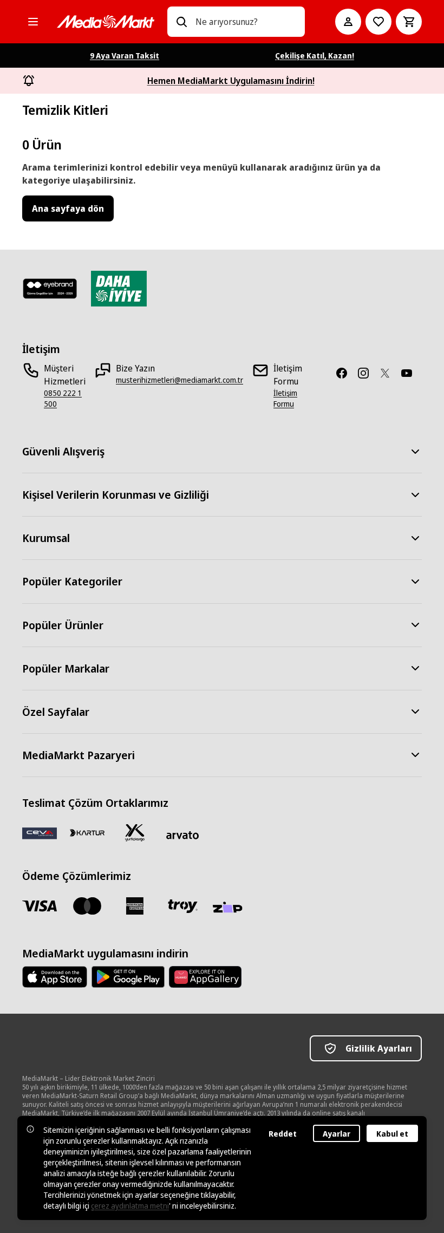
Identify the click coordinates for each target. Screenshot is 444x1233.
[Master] (87, 906)
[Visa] (39, 906)
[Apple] (54, 977)
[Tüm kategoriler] (33, 21)
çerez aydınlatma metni (130, 1206)
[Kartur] (87, 832)
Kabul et (392, 1133)
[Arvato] (182, 835)
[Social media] (346, 373)
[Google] (128, 977)
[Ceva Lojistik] (39, 832)
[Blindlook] (50, 288)
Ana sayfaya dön (68, 208)
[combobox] (245, 21)
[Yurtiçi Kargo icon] (134, 832)
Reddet (283, 1133)
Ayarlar (336, 1133)
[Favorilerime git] (378, 22)
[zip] (230, 908)
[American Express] (134, 906)
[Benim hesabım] (348, 22)
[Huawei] (205, 977)
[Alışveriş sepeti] (409, 22)
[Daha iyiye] (119, 288)
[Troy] (182, 906)
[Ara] (181, 22)
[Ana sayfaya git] (105, 21)
